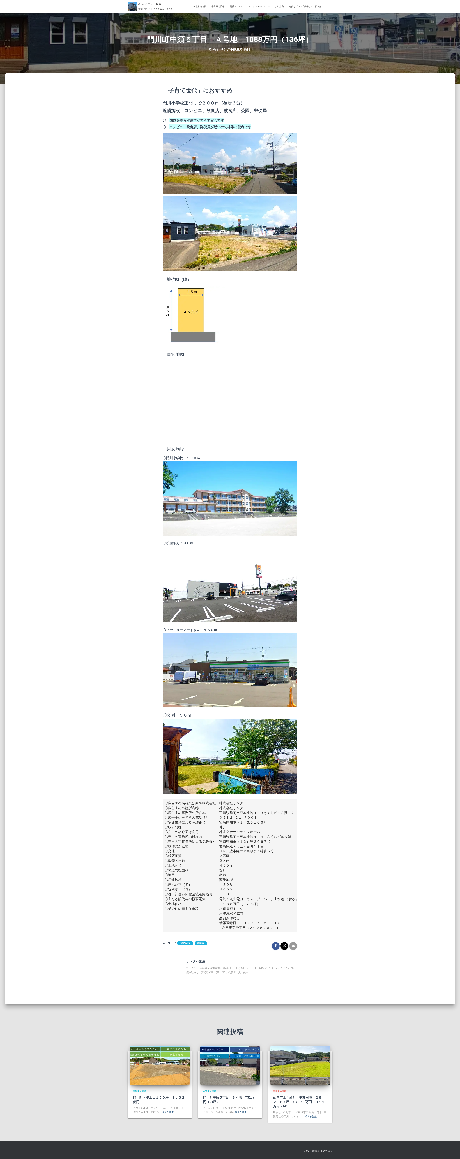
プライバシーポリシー (259, 6)
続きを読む (168, 1112)
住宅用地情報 (199, 6)
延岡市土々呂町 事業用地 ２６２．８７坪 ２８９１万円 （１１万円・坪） (299, 1101)
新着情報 (200, 943)
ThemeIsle (326, 1150)
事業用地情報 (217, 6)
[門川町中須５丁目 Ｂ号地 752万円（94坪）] (230, 1065)
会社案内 (279, 6)
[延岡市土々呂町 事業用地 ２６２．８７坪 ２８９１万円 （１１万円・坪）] (300, 1065)
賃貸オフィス (236, 6)
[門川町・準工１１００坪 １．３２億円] (160, 1065)
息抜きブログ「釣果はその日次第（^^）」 (309, 6)
